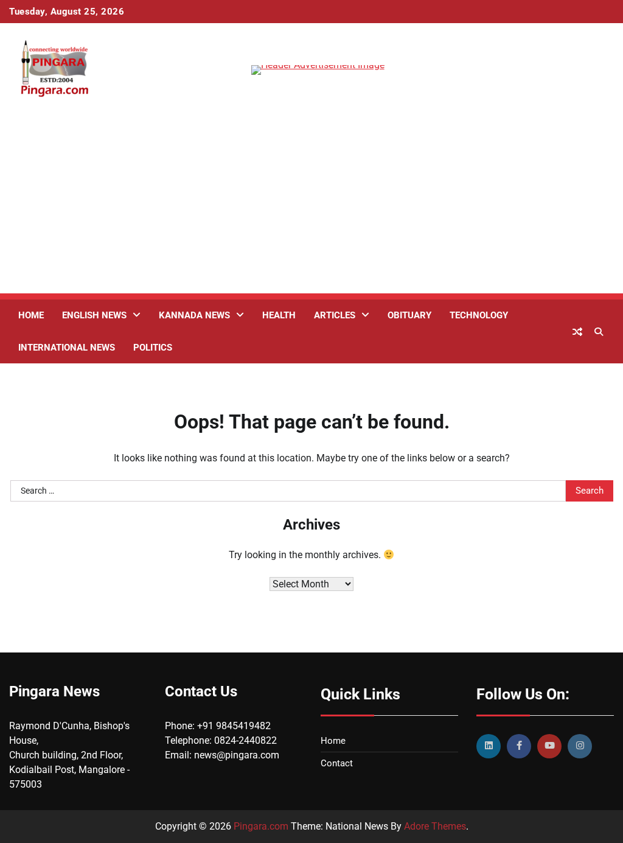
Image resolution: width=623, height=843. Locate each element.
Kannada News (194, 315)
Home (31, 315)
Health (279, 315)
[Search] (599, 332)
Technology (479, 315)
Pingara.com (261, 826)
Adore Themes (435, 826)
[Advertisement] (311, 208)
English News (94, 315)
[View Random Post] (577, 332)
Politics (152, 347)
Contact (337, 763)
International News (66, 347)
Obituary (409, 315)
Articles (334, 315)
